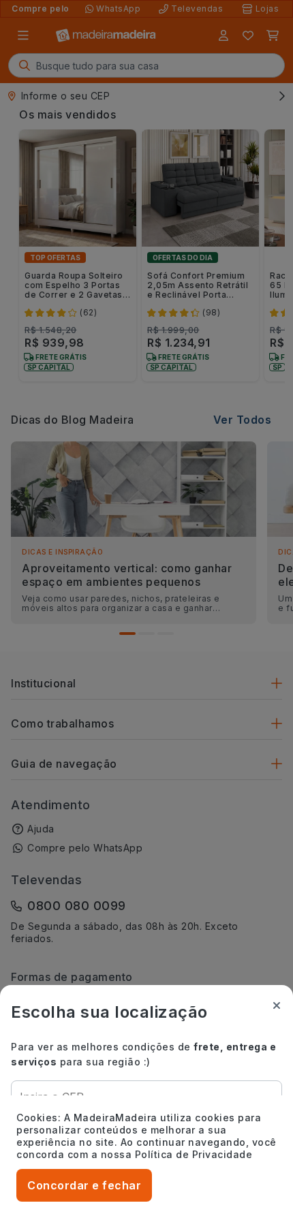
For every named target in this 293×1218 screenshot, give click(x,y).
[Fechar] (276, 1005)
